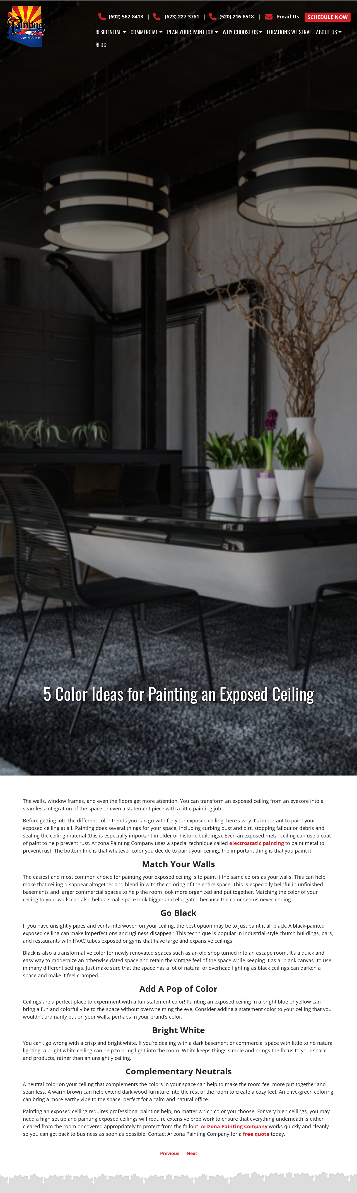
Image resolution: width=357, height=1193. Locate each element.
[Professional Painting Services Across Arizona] (25, 25)
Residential (108, 32)
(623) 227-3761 (181, 16)
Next (192, 1153)
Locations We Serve (289, 32)
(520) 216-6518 (236, 16)
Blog (101, 44)
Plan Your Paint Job (190, 32)
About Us (326, 32)
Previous (169, 1153)
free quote (256, 1133)
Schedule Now (328, 17)
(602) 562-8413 (126, 16)
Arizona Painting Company (234, 1126)
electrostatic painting (256, 843)
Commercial (144, 32)
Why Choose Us (240, 32)
